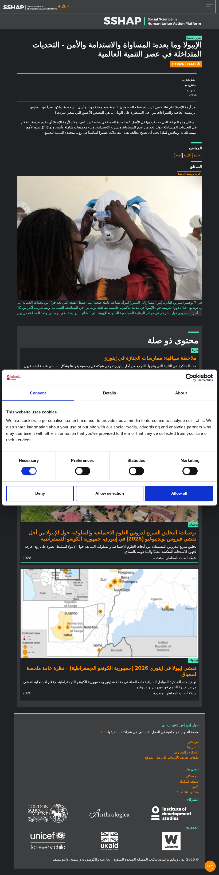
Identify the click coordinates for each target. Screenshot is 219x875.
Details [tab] (109, 393)
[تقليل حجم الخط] (68, 7)
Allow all (179, 493)
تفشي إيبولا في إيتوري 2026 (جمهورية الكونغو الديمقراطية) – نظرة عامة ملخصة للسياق (111, 671)
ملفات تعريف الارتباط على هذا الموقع (172, 757)
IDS (104, 732)
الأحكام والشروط (186, 752)
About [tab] (181, 393)
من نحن (193, 741)
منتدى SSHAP (188, 792)
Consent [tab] (38, 393)
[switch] (82, 471)
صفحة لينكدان (188, 781)
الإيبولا (187, 155)
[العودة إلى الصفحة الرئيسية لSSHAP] (30, 7)
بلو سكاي (192, 776)
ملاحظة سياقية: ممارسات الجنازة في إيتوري (149, 358)
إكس (195, 787)
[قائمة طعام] (208, 6)
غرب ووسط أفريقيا (189, 173)
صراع (197, 155)
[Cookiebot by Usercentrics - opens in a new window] (189, 378)
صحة (178, 155)
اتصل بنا (193, 747)
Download (184, 64)
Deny (40, 493)
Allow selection (109, 493)
